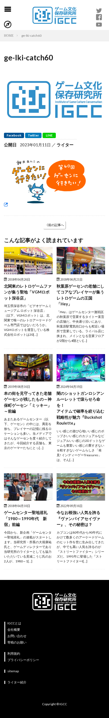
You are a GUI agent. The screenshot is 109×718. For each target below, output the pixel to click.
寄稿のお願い (16, 642)
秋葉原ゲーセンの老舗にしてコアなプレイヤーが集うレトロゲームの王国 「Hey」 (80, 295)
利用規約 (13, 653)
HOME (8, 35)
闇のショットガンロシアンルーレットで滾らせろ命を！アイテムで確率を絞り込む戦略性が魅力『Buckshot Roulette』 (80, 408)
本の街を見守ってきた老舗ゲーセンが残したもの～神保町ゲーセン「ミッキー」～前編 (28, 402)
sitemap (13, 671)
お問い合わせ (16, 636)
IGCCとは (14, 623)
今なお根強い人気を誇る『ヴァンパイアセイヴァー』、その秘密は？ (78, 518)
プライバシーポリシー (23, 660)
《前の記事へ (54, 225)
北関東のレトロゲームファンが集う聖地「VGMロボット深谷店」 (28, 292)
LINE (49, 135)
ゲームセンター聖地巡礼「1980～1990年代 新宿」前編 (26, 518)
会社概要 (13, 630)
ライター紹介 (16, 682)
